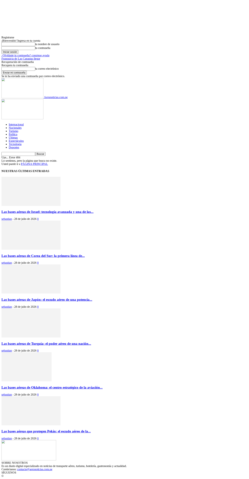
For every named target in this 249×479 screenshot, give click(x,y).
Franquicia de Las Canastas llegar (20, 58)
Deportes (14, 147)
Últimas (13, 137)
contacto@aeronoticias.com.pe (34, 469)
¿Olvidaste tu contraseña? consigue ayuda (25, 55)
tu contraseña (42, 47)
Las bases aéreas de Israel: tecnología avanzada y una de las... (47, 212)
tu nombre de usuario (47, 44)
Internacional (16, 124)
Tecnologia (15, 144)
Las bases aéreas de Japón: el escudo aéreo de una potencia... (46, 300)
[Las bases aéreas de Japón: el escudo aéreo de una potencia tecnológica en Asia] (31, 292)
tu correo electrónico (47, 68)
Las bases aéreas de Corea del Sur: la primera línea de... (43, 256)
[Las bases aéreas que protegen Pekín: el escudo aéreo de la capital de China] (31, 424)
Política (13, 134)
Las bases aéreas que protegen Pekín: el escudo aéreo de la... (46, 431)
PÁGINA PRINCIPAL (34, 163)
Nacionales (15, 127)
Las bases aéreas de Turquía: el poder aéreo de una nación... (46, 344)
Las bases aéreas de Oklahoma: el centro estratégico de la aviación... (52, 387)
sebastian (6, 218)
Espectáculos (16, 140)
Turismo (13, 131)
